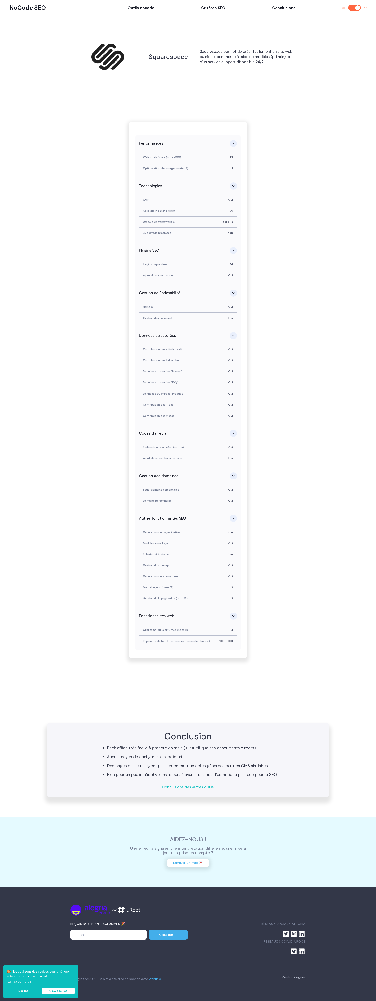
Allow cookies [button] (58, 990)
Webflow (155, 979)
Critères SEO (213, 7)
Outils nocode (141, 7)
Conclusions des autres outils (188, 787)
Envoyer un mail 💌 (188, 863)
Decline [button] (23, 990)
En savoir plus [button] (20, 981)
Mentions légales (294, 977)
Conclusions (284, 7)
